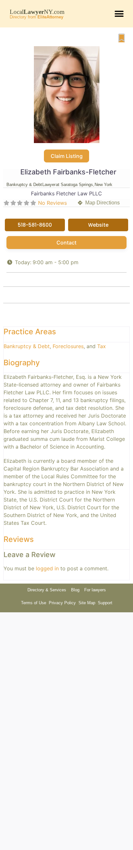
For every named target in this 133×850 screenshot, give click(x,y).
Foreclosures (68, 346)
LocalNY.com (37, 11)
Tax (101, 346)
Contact (66, 242)
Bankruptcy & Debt (27, 346)
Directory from (36, 17)
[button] (119, 13)
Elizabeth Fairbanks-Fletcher (68, 172)
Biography (22, 362)
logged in (47, 568)
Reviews (19, 539)
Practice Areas (30, 331)
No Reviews (52, 203)
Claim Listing (67, 156)
